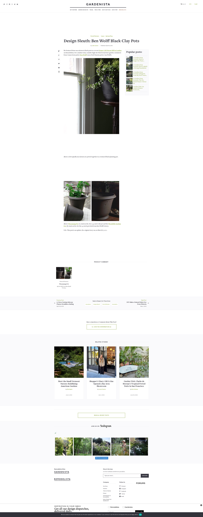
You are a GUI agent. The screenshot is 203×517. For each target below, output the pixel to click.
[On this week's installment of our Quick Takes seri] (120, 447)
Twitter (123, 493)
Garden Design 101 (83, 9)
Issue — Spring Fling (106, 36)
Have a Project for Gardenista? (107, 500)
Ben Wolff (83, 55)
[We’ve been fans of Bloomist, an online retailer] (64, 447)
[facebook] (12, 4)
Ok (140, 514)
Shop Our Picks (106, 9)
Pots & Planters (95, 36)
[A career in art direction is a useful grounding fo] (139, 447)
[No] (201, 514)
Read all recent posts (101, 415)
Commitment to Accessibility (107, 496)
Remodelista (122, 9)
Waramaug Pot (73, 224)
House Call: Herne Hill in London (110, 50)
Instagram (123, 488)
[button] (183, 4)
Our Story (115, 9)
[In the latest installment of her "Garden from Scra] (101, 447)
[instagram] (9, 4)
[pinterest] (7, 4)
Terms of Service (107, 490)
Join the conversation (102, 326)
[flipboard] (4, 4)
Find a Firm (98, 9)
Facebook (123, 491)
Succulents (88, 304)
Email (122, 496)
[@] (59, 434)
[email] (17, 4)
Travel (91, 9)
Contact (105, 488)
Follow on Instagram (102, 458)
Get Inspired (73, 9)
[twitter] (15, 4)
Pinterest (123, 486)
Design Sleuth (96, 304)
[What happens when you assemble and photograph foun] (83, 447)
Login (195, 4)
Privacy (104, 493)
